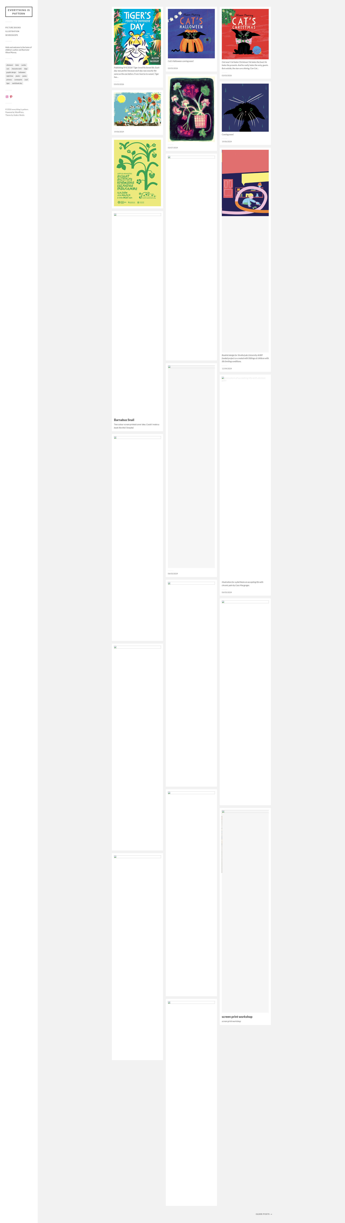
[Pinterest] (11, 96)
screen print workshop (237, 1017)
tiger (8, 83)
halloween (22, 72)
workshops (11, 35)
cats (7, 69)
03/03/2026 (119, 84)
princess (9, 79)
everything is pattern (19, 12)
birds (17, 65)
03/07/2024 (173, 148)
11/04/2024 (227, 369)
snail (26, 79)
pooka (25, 76)
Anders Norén (18, 115)
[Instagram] (7, 96)
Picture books (13, 27)
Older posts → (264, 1214)
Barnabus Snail (124, 420)
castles (23, 65)
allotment (9, 65)
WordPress (19, 112)
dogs (25, 69)
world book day (17, 83)
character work (17, 69)
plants (18, 76)
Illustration (12, 31)
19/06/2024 (227, 141)
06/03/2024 (173, 574)
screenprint (18, 79)
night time (9, 76)
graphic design (11, 72)
